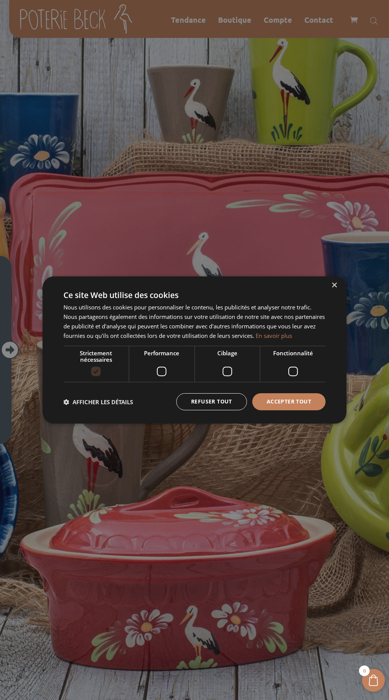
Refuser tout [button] (211, 401)
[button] (98, 402)
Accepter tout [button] (289, 401)
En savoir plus (274, 335)
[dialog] (194, 350)
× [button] (334, 285)
